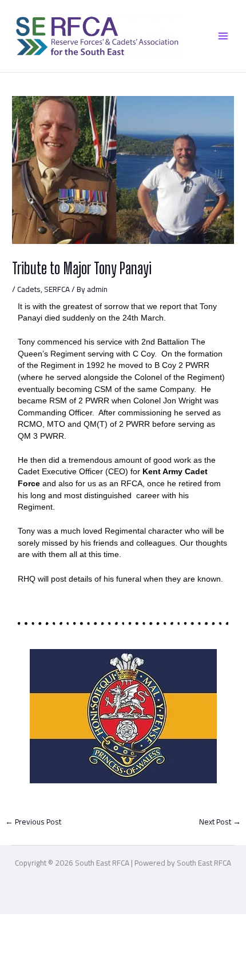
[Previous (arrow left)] (17, 943)
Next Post (220, 821)
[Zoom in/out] (17, 924)
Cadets (29, 289)
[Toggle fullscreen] (53, 924)
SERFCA (57, 289)
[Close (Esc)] (125, 924)
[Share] (89, 924)
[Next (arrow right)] (53, 943)
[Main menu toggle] (223, 36)
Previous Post (33, 821)
